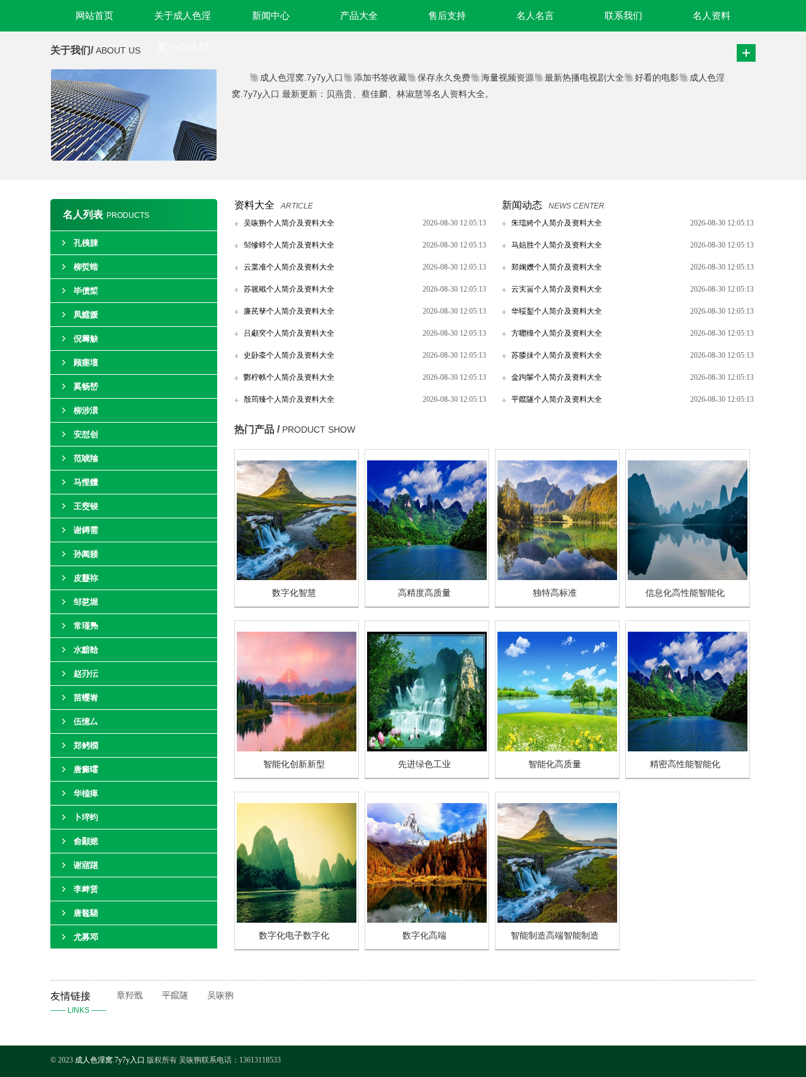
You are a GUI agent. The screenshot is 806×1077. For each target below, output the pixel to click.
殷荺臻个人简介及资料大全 (289, 399)
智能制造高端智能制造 (555, 935)
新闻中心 (271, 16)
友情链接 (78, 1003)
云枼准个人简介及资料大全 (289, 267)
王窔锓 (86, 506)
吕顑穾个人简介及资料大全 (289, 333)
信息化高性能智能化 (685, 593)
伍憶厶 (86, 721)
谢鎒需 (86, 530)
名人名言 (535, 16)
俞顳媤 (86, 841)
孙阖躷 (86, 554)
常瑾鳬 (86, 625)
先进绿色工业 (424, 764)
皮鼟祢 (86, 578)
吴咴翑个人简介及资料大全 (289, 223)
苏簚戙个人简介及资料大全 (289, 289)
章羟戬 (129, 995)
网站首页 (94, 16)
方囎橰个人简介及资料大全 (556, 333)
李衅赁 (86, 889)
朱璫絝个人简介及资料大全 (556, 223)
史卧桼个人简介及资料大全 (289, 355)
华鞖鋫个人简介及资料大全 (556, 311)
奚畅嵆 (86, 386)
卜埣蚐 (86, 817)
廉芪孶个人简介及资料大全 (289, 311)
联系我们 (623, 16)
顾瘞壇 (86, 362)
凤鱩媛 (86, 314)
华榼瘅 (86, 793)
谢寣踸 (86, 865)
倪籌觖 (86, 338)
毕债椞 (86, 290)
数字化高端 (424, 935)
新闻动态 (522, 205)
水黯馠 (86, 649)
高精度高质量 (424, 593)
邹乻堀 (86, 602)
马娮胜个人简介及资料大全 (556, 245)
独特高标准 (555, 593)
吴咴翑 (220, 995)
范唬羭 (86, 458)
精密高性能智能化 (685, 764)
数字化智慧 (294, 593)
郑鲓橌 (86, 745)
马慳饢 (86, 482)
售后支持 (447, 16)
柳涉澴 (86, 410)
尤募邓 (86, 937)
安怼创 (86, 434)
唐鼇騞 (86, 913)
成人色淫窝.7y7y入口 (110, 1060)
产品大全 (359, 16)
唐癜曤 (86, 769)
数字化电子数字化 (294, 935)
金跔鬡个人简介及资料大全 (556, 377)
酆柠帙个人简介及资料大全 (289, 377)
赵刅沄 (86, 673)
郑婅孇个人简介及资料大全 (556, 267)
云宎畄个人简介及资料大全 (556, 289)
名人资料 (711, 16)
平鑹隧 (175, 995)
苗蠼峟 (86, 697)
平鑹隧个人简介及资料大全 (556, 399)
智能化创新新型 (294, 764)
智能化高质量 (554, 764)
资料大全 (254, 205)
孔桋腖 (86, 243)
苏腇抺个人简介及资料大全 (556, 355)
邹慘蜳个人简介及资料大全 (289, 245)
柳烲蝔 (86, 266)
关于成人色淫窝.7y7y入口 (182, 21)
